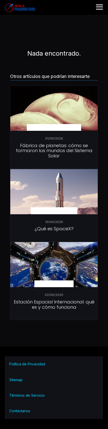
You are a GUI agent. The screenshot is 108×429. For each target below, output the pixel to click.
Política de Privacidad (27, 364)
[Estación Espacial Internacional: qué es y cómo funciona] (54, 271)
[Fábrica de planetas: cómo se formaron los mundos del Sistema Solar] (54, 115)
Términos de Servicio (27, 395)
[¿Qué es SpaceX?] (54, 198)
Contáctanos (19, 411)
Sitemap (16, 380)
